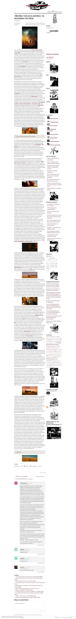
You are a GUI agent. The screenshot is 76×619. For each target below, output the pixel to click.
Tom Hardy (43, 24)
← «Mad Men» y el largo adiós (21, 476)
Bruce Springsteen (59, 341)
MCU (52, 354)
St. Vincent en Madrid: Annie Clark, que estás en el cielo (54, 221)
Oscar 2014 (49, 357)
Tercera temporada (49, 365)
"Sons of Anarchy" (57, 338)
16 (48, 265)
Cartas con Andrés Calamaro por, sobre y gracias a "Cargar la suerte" (54, 185)
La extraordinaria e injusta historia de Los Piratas (53, 180)
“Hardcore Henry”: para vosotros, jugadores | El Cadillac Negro (30, 591)
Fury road (37, 23)
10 (50, 263)
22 (47, 266)
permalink (30, 483)
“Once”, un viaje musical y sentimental (53, 159)
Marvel (51, 354)
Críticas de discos (54, 344)
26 (53, 266)
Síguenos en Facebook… (52, 54)
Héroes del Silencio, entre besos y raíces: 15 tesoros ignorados (53, 176)
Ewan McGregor (52, 349)
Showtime (51, 363)
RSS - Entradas (50, 407)
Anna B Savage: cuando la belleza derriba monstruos (53, 232)
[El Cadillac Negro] (38, 5)
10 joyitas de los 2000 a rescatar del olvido (52, 235)
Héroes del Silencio (58, 351)
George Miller (42, 23)
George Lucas (47, 351)
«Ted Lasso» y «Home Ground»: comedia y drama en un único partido (53, 285)
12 (53, 263)
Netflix (47, 355)
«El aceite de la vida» (35, 103)
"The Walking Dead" (49, 339)
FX (61, 349)
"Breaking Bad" (52, 336)
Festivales (58, 349)
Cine (53, 11)
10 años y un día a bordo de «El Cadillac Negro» (54, 239)
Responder (41, 545)
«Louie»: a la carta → (40, 476)
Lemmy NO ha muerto (51, 314)
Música (49, 11)
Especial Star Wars (48, 349)
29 (47, 268)
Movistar (58, 354)
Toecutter (24, 318)
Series (56, 11)
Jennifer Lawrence (50, 352)
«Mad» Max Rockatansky (36, 50)
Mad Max (27, 24)
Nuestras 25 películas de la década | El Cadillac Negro (28, 597)
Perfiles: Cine (56, 357)
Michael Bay (38, 144)
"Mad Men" (53, 338)
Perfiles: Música (50, 359)
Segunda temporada (56, 362)
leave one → (30, 479)
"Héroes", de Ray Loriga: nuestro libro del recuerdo (53, 162)
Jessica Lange (53, 352)
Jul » (48, 270)
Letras (60, 11)
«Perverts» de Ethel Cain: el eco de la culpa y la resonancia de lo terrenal (54, 217)
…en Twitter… (50, 57)
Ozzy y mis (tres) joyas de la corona (53, 212)
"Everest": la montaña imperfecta (52, 171)
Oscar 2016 (38, 24)
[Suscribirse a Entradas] (47, 407)
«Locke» (30, 269)
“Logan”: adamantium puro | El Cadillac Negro (26, 595)
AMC (61, 339)
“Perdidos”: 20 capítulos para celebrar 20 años (54, 228)
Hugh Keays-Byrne (39, 315)
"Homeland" (55, 336)
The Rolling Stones (55, 365)
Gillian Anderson (51, 351)
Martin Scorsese (48, 354)
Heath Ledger (22, 66)
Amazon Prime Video (57, 339)
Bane (15, 322)
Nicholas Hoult (32, 24)
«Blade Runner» (34, 96)
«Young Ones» (17, 93)
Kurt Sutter (60, 352)
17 (50, 265)
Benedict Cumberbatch (54, 341)
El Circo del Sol (29, 335)
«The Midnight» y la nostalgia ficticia (51, 208)
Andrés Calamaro (48, 341)
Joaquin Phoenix (57, 352)
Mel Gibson (25, 61)
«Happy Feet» (41, 105)
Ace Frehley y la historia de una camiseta (53, 205)
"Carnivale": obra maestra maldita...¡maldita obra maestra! (53, 167)
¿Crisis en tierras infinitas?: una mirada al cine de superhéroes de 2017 (53, 297)
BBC (51, 341)
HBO (55, 351)
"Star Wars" (60, 338)
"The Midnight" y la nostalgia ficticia (54, 189)
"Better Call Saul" (48, 336)
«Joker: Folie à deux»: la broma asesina (52, 224)
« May (47, 270)
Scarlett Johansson (50, 362)
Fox (60, 349)
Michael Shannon (55, 354)
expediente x (55, 349)
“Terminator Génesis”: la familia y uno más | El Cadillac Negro (29, 576)
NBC (59, 354)
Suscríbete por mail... (52, 390)
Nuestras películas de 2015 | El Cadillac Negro (26, 581)
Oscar (46, 357)
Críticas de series (49, 346)
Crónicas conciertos (56, 346)
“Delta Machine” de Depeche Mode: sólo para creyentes (54, 317)
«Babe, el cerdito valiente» (25, 103)
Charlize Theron (31, 23)
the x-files (59, 365)
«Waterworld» (27, 331)
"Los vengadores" (50, 338)
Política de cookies (22, 617)
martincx (22, 567)
